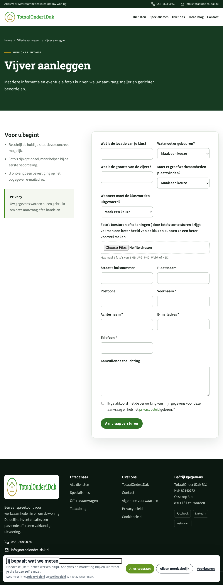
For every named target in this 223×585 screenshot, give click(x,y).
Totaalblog (196, 17)
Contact (213, 17)
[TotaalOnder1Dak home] (29, 17)
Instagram (182, 523)
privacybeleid (149, 409)
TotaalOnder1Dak (135, 484)
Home (8, 40)
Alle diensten (79, 484)
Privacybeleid (132, 508)
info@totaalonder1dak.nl (202, 4)
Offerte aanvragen (28, 40)
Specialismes (159, 17)
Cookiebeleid (132, 516)
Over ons (178, 17)
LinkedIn (200, 513)
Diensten (139, 17)
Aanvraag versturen (121, 423)
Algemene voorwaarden (140, 500)
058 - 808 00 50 (166, 4)
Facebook (182, 513)
